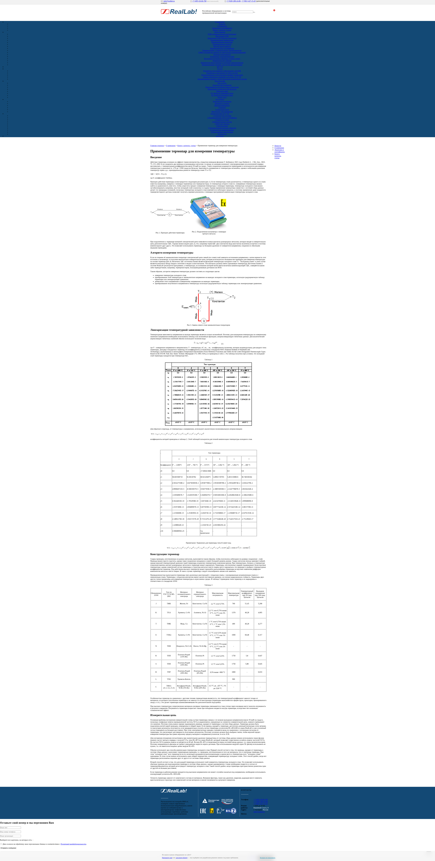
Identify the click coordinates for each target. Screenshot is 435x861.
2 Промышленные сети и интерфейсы (222, 118)
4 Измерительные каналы (222, 122)
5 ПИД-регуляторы (222, 124)
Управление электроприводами (222, 57)
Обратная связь (222, 91)
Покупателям (220, 81)
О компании (220, 22)
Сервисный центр (222, 110)
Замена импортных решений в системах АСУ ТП (222, 77)
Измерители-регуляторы (222, 61)
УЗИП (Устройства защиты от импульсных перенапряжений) (222, 52)
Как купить (222, 83)
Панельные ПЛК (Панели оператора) (222, 38)
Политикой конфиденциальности (73, 844)
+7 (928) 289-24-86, (233, 1)
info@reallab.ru (169, 1)
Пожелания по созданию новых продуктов (222, 87)
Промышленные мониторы (222, 42)
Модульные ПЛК (222, 36)
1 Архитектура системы (222, 116)
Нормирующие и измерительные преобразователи (222, 50)
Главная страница (157, 146)
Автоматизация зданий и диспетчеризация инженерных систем (222, 79)
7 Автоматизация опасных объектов (222, 128)
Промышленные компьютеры (222, 40)
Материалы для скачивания (222, 112)
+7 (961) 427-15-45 (249, 1)
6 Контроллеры (222, 126)
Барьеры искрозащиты (222, 55)
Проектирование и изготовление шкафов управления (222, 75)
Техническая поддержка (222, 101)
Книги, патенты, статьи (222, 30)
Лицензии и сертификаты (222, 28)
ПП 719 (220, 67)
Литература (222, 134)
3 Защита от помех (222, 120)
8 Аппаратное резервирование (222, 130)
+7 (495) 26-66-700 (199, 1)
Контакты (220, 136)
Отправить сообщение (8, 848)
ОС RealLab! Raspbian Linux (222, 95)
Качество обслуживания (222, 85)
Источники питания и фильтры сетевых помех (222, 59)
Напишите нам (167, 858)
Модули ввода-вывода (222, 46)
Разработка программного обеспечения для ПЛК (222, 71)
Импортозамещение (222, 105)
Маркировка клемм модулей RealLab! (222, 89)
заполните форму (182, 858)
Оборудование (219, 32)
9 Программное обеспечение (222, 132)
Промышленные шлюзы (222, 44)
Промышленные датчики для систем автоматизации (222, 65)
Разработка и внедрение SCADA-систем (222, 73)
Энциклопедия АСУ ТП (219, 114)
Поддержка (219, 99)
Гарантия (222, 108)
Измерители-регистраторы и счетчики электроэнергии (222, 63)
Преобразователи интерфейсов (222, 48)
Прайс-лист (222, 97)
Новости (222, 24)
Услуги (219, 69)
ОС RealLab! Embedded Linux (222, 93)
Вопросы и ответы (222, 103)
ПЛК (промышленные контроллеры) (222, 34)
